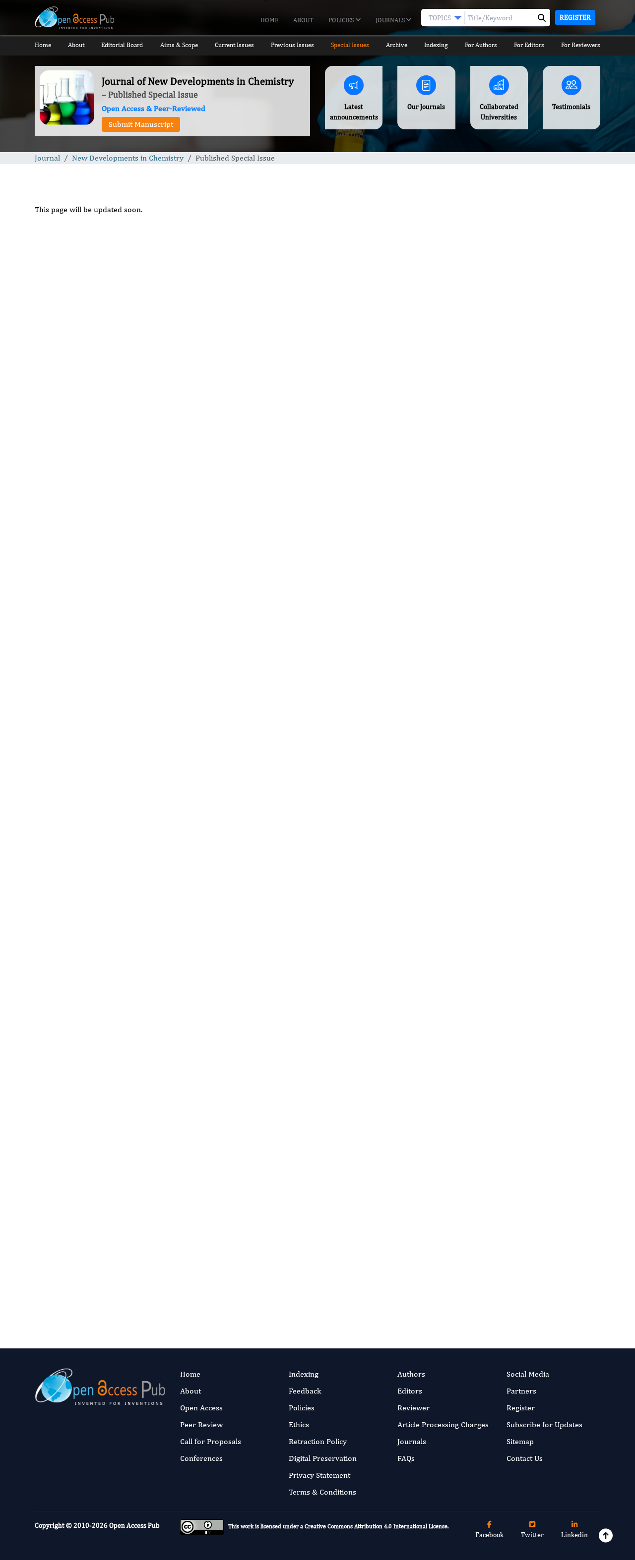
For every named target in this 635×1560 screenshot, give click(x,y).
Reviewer (413, 1407)
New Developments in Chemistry (128, 158)
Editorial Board (122, 45)
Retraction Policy (318, 1441)
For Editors (529, 45)
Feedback (305, 1390)
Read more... (535, 473)
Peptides (493, 967)
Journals (391, 20)
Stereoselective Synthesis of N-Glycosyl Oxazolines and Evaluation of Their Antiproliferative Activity (535, 718)
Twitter (532, 1535)
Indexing (435, 45)
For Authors (481, 45)
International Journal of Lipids (526, 1028)
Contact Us (525, 1458)
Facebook (489, 1535)
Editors (409, 1390)
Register (575, 17)
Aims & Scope (179, 45)
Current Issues (234, 45)
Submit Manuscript (141, 124)
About (303, 20)
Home (269, 20)
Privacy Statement (319, 1475)
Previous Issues (292, 45)
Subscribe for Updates (544, 1424)
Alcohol (492, 1099)
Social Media (528, 1374)
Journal (47, 158)
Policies (341, 20)
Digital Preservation (323, 1458)
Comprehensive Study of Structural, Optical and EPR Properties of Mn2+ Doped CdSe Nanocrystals (535, 792)
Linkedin (574, 1535)
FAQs (406, 1458)
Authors (411, 1374)
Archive (396, 45)
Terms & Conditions (322, 1492)
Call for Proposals (210, 1441)
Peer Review (201, 1424)
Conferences (201, 1458)
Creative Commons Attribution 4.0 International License (376, 1526)
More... (535, 1310)
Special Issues (350, 45)
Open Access (201, 1407)
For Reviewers (580, 45)
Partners (521, 1390)
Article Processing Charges (443, 1424)
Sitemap (520, 1441)
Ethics (299, 1424)
